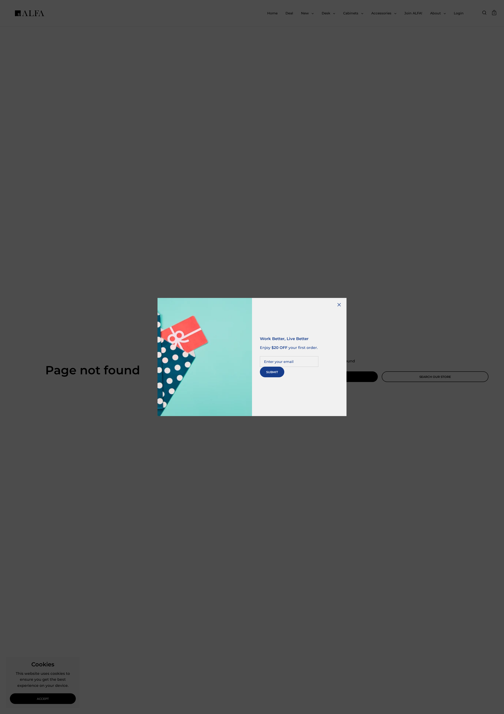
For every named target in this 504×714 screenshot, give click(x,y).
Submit (272, 372)
